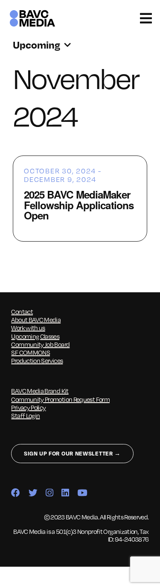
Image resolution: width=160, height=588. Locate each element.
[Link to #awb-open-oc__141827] (145, 18)
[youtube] (82, 493)
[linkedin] (65, 493)
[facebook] (15, 493)
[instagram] (49, 493)
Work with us (28, 327)
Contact (22, 311)
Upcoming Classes (35, 336)
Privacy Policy (28, 407)
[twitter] (33, 493)
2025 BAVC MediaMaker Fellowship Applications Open (79, 204)
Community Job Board (40, 344)
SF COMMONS (30, 352)
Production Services (37, 360)
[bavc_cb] (32, 12)
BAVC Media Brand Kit (39, 391)
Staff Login (25, 415)
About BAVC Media (36, 319)
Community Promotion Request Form (60, 399)
